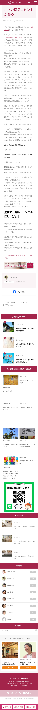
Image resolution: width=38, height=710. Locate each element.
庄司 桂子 (20, 605)
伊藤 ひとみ (20, 599)
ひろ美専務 (13, 277)
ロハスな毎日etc (20, 282)
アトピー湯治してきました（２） (10, 304)
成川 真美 (20, 592)
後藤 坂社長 (20, 571)
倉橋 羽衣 (20, 612)
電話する (8, 707)
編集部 (20, 619)
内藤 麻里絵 (20, 585)
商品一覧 (31, 707)
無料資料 (19, 707)
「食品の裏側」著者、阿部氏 (14, 37)
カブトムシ (24, 302)
